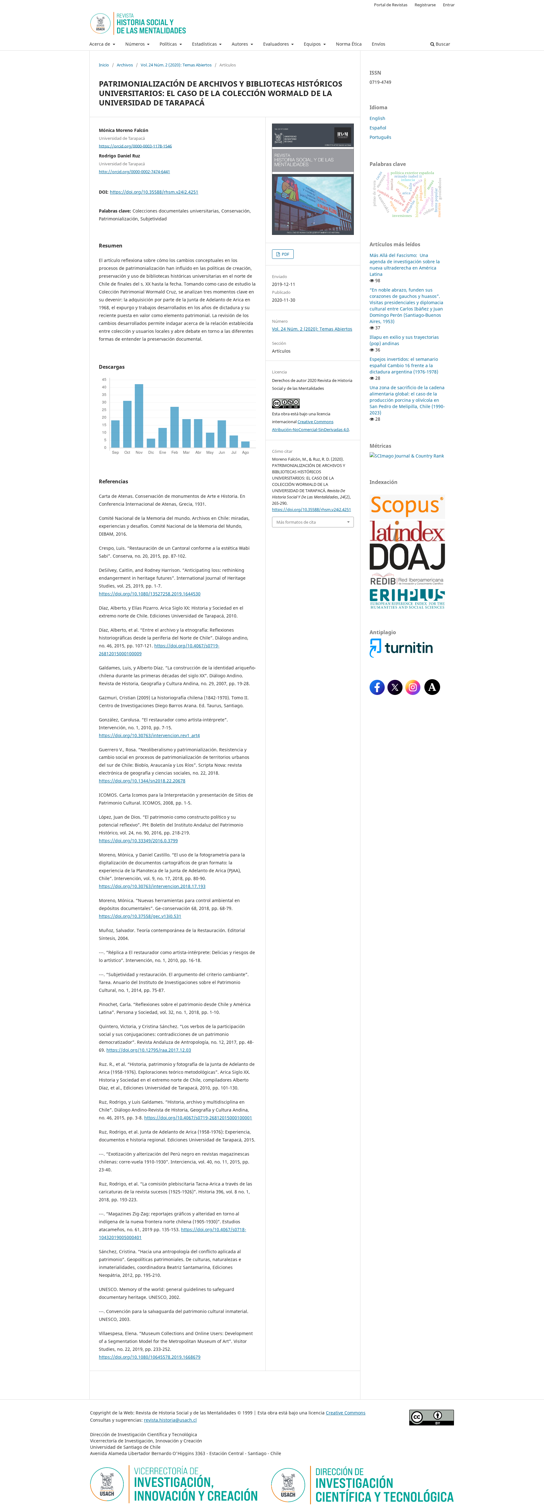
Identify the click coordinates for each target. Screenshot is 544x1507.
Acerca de (100, 44)
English (377, 118)
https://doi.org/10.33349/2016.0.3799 (138, 841)
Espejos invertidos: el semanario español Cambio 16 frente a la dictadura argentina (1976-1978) (404, 365)
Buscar (442, 44)
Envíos (378, 44)
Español (378, 128)
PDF (285, 254)
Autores (240, 44)
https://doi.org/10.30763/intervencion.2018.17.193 (152, 886)
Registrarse (425, 5)
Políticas (169, 44)
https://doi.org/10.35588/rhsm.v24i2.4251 (154, 192)
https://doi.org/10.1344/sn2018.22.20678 (142, 781)
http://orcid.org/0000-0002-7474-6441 (134, 171)
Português (380, 137)
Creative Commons (346, 1413)
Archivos (125, 65)
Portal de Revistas (390, 5)
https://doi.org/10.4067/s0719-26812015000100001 (198, 1118)
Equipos (313, 44)
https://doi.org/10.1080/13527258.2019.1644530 (150, 594)
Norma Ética (349, 44)
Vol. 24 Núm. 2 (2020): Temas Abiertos (176, 65)
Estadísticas (205, 44)
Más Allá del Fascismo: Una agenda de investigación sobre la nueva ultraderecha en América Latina (405, 264)
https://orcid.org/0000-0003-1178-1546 (135, 146)
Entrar (449, 5)
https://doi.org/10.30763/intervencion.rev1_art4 (149, 735)
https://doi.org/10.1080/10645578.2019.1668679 (150, 1357)
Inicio (104, 65)
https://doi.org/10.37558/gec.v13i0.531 (140, 916)
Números (135, 44)
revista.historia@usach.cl (170, 1420)
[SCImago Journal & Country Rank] (407, 456)
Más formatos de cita (296, 522)
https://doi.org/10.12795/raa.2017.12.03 (148, 1050)
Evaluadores (276, 44)
